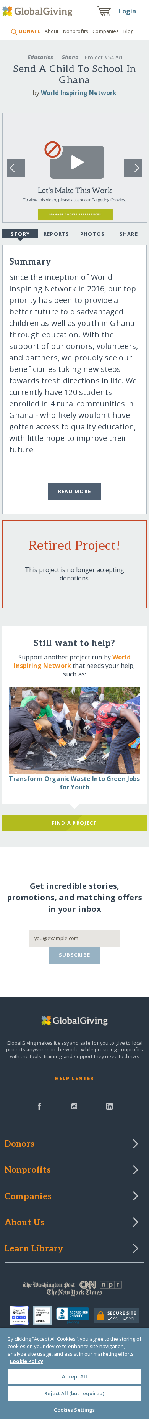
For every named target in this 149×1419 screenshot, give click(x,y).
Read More (74, 491)
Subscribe (75, 954)
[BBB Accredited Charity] (74, 1315)
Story (20, 233)
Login (127, 11)
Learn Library (34, 1249)
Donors (19, 1144)
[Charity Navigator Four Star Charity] (21, 1315)
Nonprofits (75, 31)
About (51, 31)
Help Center (74, 1078)
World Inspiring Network (79, 93)
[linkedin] (109, 1105)
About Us (25, 1223)
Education (40, 57)
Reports (57, 233)
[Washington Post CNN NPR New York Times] (75, 1290)
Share (129, 233)
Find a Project (74, 822)
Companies (105, 31)
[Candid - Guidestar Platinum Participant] (44, 1315)
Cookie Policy (26, 1361)
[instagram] (74, 1105)
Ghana (70, 57)
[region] (74, 1373)
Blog (128, 31)
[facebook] (39, 1105)
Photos (92, 233)
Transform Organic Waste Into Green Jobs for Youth (74, 782)
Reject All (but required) (74, 1393)
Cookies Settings (74, 1409)
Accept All (74, 1376)
